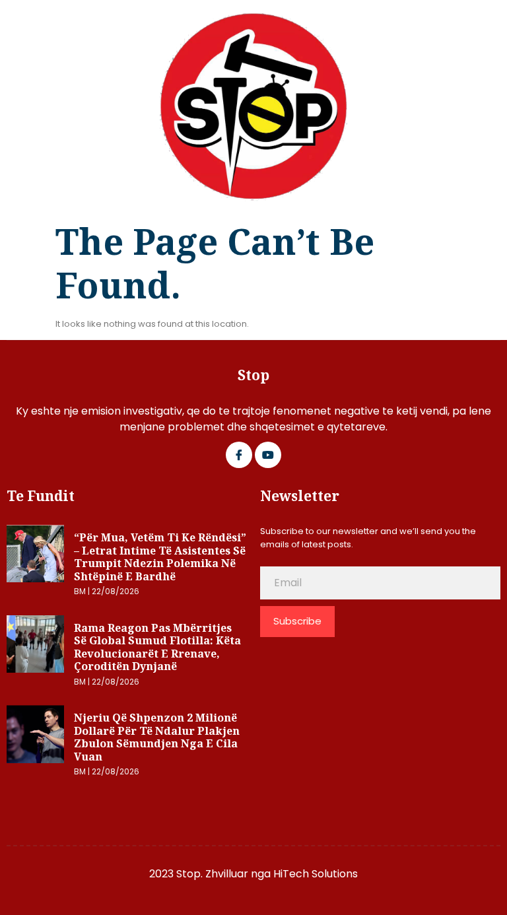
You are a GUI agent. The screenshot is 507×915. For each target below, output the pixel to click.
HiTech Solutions (315, 873)
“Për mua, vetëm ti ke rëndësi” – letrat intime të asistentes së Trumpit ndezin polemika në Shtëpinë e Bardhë (160, 557)
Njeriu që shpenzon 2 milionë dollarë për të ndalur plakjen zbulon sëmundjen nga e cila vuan (157, 737)
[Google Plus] (268, 455)
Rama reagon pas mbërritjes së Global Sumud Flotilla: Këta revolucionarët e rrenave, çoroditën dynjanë (157, 647)
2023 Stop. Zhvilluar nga (211, 873)
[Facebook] (239, 455)
